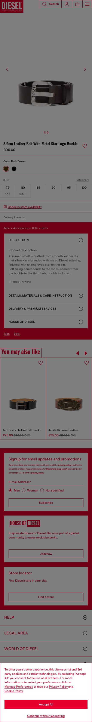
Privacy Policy (58, 686)
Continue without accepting (46, 715)
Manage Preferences (18, 686)
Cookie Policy (13, 691)
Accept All (46, 704)
